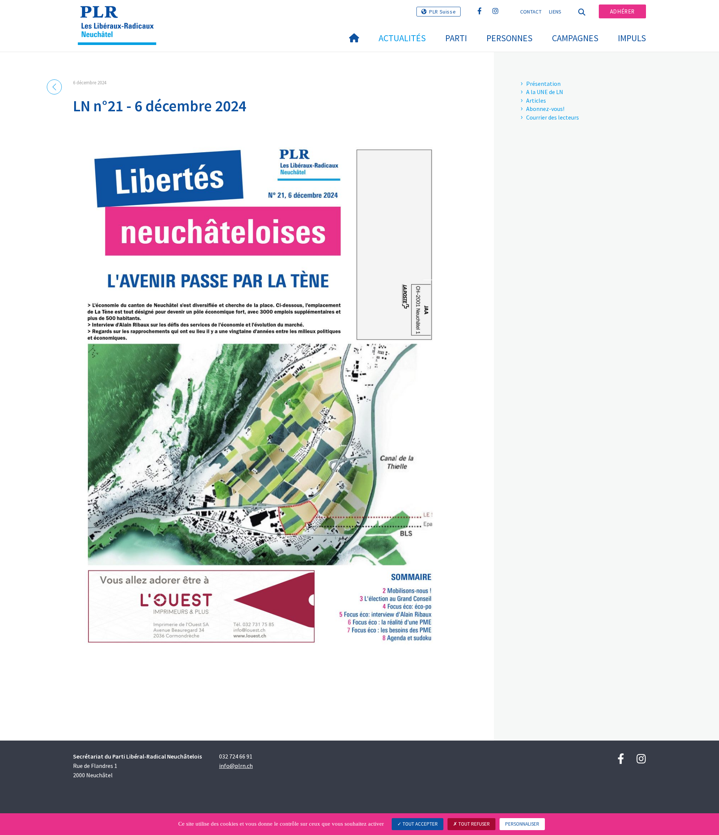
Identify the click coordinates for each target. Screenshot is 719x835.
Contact (530, 11)
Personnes (509, 38)
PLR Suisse (442, 11)
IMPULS (632, 38)
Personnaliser (522, 824)
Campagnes (575, 38)
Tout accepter (419, 824)
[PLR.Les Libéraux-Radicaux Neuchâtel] (120, 15)
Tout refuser (473, 824)
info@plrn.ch (236, 765)
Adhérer (622, 11)
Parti (456, 38)
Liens (555, 11)
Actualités (402, 38)
